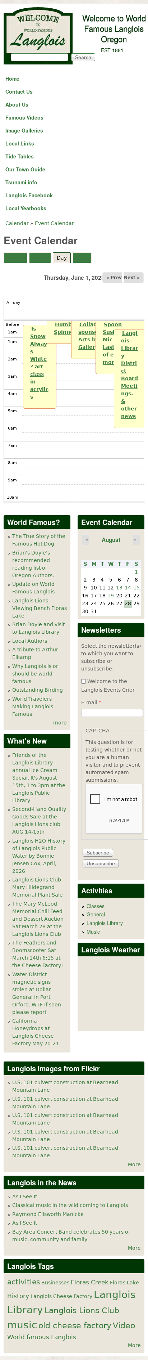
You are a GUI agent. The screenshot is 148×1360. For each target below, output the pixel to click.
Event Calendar (54, 223)
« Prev (114, 277)
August (111, 540)
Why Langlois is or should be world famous (35, 673)
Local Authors (29, 641)
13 (119, 588)
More (134, 1164)
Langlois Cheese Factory (61, 1296)
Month (15, 258)
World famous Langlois (41, 1337)
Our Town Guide (25, 169)
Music (93, 931)
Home (12, 78)
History (18, 1296)
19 (110, 595)
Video (124, 1325)
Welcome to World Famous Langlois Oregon (114, 28)
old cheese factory (74, 1325)
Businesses (55, 1282)
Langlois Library (105, 922)
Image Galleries (24, 130)
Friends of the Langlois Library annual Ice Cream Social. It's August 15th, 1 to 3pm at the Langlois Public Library (38, 777)
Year (82, 258)
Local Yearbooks (25, 208)
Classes (96, 906)
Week (40, 258)
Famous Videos (24, 117)
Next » (132, 277)
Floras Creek (89, 1282)
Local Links (19, 143)
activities (23, 1282)
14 (128, 588)
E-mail (91, 702)
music (22, 1325)
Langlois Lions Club (82, 1310)
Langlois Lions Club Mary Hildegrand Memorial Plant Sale (37, 887)
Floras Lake (124, 1282)
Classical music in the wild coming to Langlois (70, 1205)
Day (64, 258)
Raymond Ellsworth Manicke (48, 1214)
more (60, 723)
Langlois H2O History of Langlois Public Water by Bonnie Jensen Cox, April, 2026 (38, 856)
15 (136, 588)
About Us (16, 104)
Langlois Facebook (29, 195)
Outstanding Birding (37, 690)
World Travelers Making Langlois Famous (32, 706)
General (96, 914)
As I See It (24, 1196)
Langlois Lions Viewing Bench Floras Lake (39, 608)
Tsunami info (21, 182)
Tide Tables (19, 156)
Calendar (17, 223)
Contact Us (19, 91)
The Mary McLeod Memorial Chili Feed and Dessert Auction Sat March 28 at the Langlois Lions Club (38, 919)
